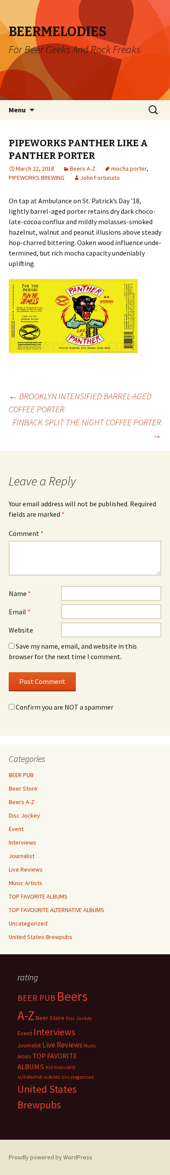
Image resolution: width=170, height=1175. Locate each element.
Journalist (21, 856)
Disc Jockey (24, 815)
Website (21, 630)
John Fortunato (100, 178)
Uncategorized (28, 923)
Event (16, 829)
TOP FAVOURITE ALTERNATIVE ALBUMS (56, 910)
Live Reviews (26, 869)
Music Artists (25, 883)
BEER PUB (21, 775)
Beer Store (23, 788)
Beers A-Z (82, 168)
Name (20, 593)
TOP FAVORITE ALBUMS (38, 896)
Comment (26, 533)
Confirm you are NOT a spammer (63, 707)
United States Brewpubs (40, 937)
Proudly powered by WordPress (50, 1157)
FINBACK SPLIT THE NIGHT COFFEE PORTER (87, 429)
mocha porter (128, 168)
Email (20, 611)
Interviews (22, 842)
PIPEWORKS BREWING (37, 178)
